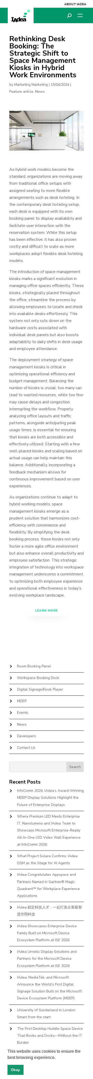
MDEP (22, 701)
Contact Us (26, 747)
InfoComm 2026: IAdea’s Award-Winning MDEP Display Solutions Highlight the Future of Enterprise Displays (50, 797)
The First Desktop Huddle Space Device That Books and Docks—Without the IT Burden (50, 1035)
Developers (26, 736)
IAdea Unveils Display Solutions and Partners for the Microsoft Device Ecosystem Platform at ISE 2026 (47, 958)
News (40, 91)
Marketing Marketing (31, 84)
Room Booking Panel (34, 666)
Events (22, 712)
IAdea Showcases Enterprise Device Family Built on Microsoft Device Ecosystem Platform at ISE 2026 (47, 933)
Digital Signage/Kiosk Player (40, 689)
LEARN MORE (46, 610)
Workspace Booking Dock (38, 677)
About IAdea (75, 4)
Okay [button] (15, 1070)
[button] (57, 1058)
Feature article (21, 91)
